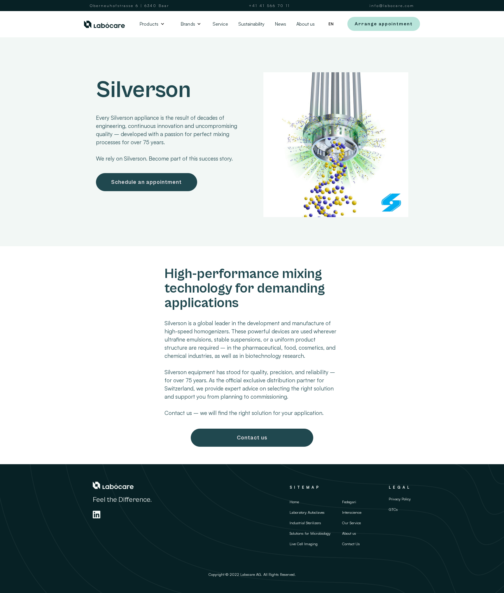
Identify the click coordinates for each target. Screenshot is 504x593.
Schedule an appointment (146, 182)
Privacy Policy (400, 499)
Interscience (351, 512)
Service (220, 24)
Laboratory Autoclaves (307, 512)
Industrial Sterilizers (305, 522)
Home (294, 501)
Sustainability (251, 24)
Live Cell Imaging (304, 543)
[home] (104, 24)
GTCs (393, 509)
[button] (150, 24)
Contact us (252, 437)
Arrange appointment (384, 24)
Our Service (351, 522)
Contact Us (351, 543)
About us (305, 24)
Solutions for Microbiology (310, 533)
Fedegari (349, 501)
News (280, 24)
